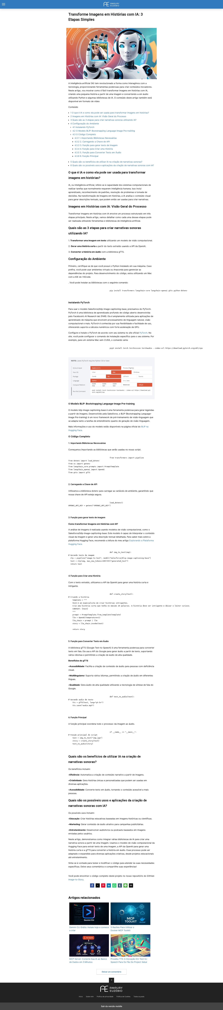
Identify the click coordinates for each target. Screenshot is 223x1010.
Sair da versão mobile (111, 1006)
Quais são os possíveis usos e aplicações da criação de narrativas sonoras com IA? (112, 165)
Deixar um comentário (111, 972)
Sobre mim (90, 996)
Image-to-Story (75, 879)
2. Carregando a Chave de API (92, 141)
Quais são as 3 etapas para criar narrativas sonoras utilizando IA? (103, 120)
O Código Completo (84, 134)
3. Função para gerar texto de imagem (96, 145)
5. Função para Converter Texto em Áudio (98, 152)
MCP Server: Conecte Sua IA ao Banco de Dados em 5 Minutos (88, 960)
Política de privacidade (105, 996)
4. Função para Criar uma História (94, 149)
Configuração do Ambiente (84, 123)
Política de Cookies (123, 996)
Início (81, 996)
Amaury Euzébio (111, 4)
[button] (92, 885)
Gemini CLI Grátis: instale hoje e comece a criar (89, 929)
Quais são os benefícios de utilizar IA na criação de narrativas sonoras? (106, 161)
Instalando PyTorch (83, 127)
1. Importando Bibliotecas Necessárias (96, 138)
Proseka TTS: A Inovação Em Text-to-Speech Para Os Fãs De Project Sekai (129, 960)
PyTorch (143, 332)
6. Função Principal (86, 156)
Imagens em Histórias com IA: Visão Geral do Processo (98, 116)
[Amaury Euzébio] (111, 989)
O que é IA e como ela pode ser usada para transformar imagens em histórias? (109, 112)
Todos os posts (139, 996)
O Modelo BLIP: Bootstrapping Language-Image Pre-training (104, 130)
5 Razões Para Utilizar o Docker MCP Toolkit (122, 929)
